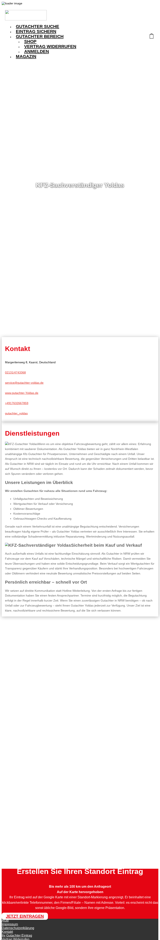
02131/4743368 (15, 372)
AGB (5, 920)
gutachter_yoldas (16, 413)
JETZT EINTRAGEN (25, 916)
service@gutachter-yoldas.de (24, 382)
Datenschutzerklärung (18, 928)
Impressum (10, 924)
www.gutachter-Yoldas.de (21, 393)
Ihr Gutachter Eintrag (17, 935)
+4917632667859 (16, 403)
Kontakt (7, 932)
